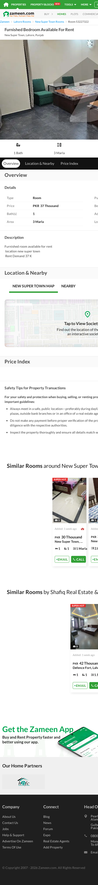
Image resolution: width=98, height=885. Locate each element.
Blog (46, 816)
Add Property (53, 847)
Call (80, 559)
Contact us (10, 823)
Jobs (5, 829)
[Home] (6, 4)
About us (8, 816)
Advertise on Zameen (17, 841)
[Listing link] (69, 522)
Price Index (69, 163)
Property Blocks (45, 4)
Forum (48, 829)
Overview (11, 163)
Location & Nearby (39, 163)
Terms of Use (11, 847)
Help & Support (13, 835)
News (47, 823)
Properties (18, 4)
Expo (46, 835)
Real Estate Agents (56, 841)
